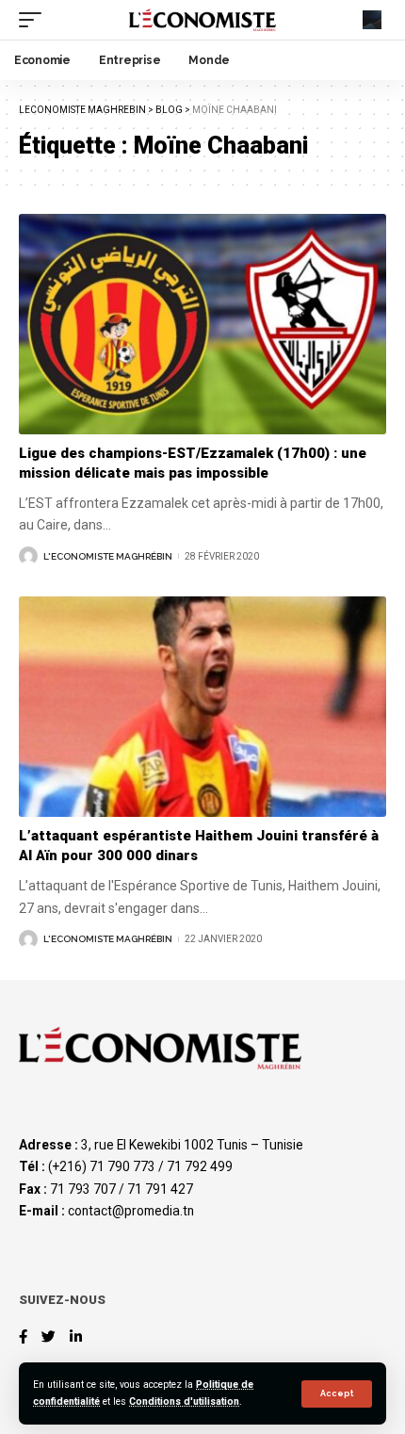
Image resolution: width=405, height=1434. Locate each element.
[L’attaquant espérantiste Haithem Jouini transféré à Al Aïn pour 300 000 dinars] (202, 706)
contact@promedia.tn (131, 1210)
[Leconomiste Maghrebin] (202, 19)
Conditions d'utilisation (184, 1401)
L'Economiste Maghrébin (107, 556)
